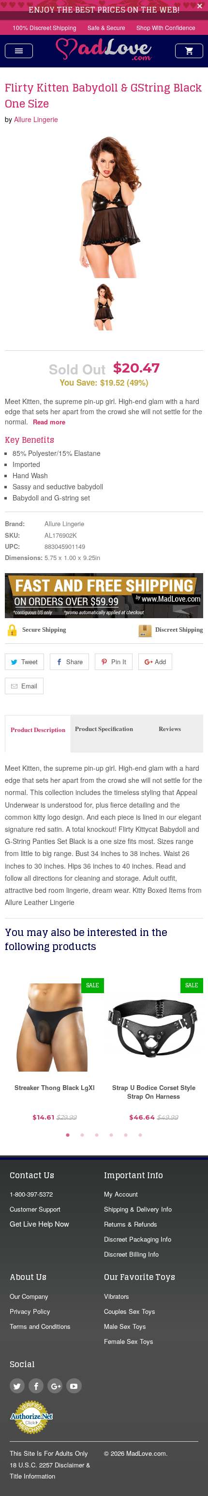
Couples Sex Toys (129, 1311)
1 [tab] (68, 1135)
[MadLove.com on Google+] (54, 1385)
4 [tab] (111, 1135)
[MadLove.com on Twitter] (17, 1385)
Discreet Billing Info (131, 1254)
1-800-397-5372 (31, 1194)
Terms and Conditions (40, 1326)
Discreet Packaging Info (137, 1239)
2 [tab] (82, 1135)
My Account (121, 1194)
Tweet (29, 661)
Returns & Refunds (130, 1224)
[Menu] (19, 51)
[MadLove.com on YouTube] (73, 1385)
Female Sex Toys (128, 1341)
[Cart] (189, 51)
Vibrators (116, 1296)
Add (160, 661)
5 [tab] (126, 1135)
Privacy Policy (30, 1311)
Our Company (29, 1296)
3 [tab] (97, 1135)
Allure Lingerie (36, 119)
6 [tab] (140, 1135)
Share (74, 661)
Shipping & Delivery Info (138, 1209)
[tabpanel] (54, 1053)
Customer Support (35, 1209)
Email (29, 685)
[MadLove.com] (104, 57)
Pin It (118, 661)
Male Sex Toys (125, 1326)
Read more (49, 421)
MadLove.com (146, 1453)
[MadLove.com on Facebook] (36, 1385)
